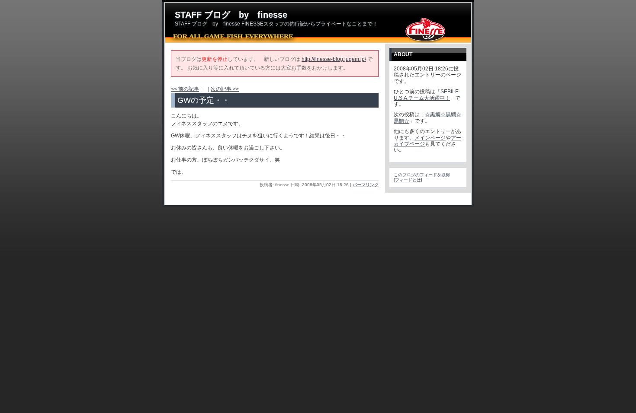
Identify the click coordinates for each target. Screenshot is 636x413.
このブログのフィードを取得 (422, 174)
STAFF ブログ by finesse (231, 14)
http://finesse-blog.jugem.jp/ (334, 59)
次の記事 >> (225, 89)
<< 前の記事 (185, 89)
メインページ (430, 138)
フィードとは (408, 180)
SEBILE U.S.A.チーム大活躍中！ (429, 95)
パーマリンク (366, 184)
